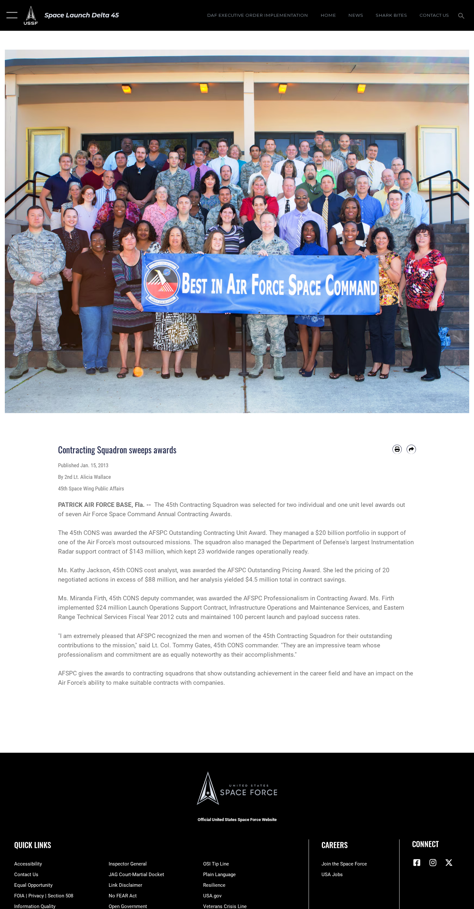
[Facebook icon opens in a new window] (417, 862)
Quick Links (32, 844)
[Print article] (397, 449)
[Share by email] (411, 449)
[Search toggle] (462, 15)
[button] (10, 15)
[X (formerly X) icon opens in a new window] (449, 862)
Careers (334, 844)
